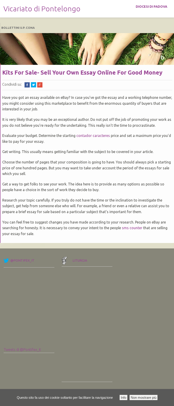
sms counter (132, 228)
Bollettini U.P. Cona (18, 27)
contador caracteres (93, 136)
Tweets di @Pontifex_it (22, 350)
